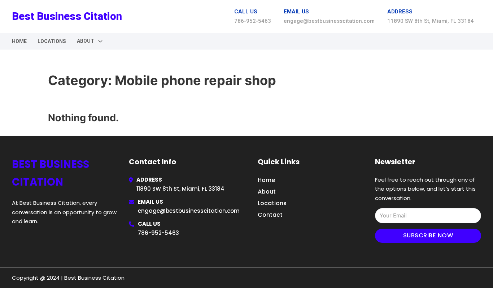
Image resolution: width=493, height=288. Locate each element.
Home (19, 41)
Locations (52, 41)
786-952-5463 (158, 233)
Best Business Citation (67, 16)
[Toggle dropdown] (100, 41)
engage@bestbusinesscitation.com (189, 211)
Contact (270, 215)
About (267, 191)
